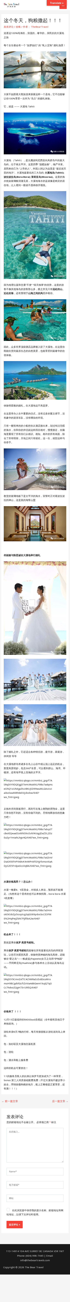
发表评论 (9, 26)
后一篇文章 (60, 1101)
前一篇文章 (10, 1101)
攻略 (18, 26)
